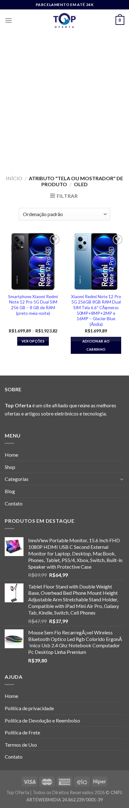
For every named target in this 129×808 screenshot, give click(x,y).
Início (14, 178)
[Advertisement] (64, 99)
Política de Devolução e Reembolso (42, 720)
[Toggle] (121, 479)
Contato (14, 503)
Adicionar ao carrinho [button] (96, 345)
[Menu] (8, 20)
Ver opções (33, 341)
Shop (10, 467)
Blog (10, 491)
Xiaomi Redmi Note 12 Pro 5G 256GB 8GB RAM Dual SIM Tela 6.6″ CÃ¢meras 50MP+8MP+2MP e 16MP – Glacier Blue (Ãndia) (96, 310)
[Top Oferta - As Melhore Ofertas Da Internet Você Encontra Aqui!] (64, 20)
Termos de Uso (21, 745)
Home (11, 455)
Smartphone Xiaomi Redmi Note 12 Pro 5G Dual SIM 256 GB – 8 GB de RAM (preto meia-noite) (33, 305)
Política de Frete (22, 732)
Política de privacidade (29, 708)
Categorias (16, 479)
